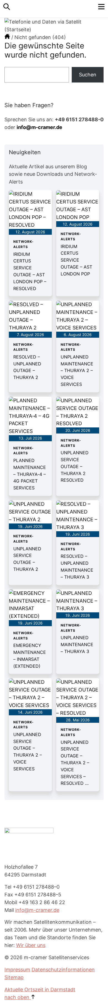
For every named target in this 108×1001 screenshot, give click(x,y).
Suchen (87, 75)
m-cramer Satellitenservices (54, 9)
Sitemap (14, 977)
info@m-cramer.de (39, 127)
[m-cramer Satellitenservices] (7, 37)
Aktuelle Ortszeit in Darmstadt (39, 989)
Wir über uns (30, 945)
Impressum (17, 969)
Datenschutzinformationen (63, 969)
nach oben (17, 997)
